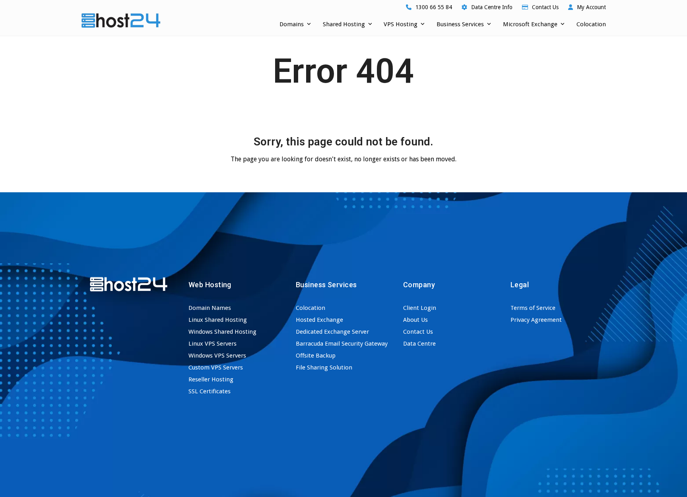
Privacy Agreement (536, 319)
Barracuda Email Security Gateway (342, 343)
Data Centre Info (491, 7)
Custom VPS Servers (215, 367)
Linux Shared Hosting (217, 319)
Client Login (419, 307)
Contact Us (545, 7)
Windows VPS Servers (217, 355)
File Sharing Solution (324, 367)
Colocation (310, 307)
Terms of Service (532, 307)
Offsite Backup (316, 355)
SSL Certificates (209, 391)
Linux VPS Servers (212, 343)
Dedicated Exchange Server (332, 331)
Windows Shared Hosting (222, 331)
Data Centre (419, 343)
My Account (591, 7)
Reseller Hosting (210, 379)
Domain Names (209, 307)
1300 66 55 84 (433, 7)
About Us (415, 319)
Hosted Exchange (319, 319)
